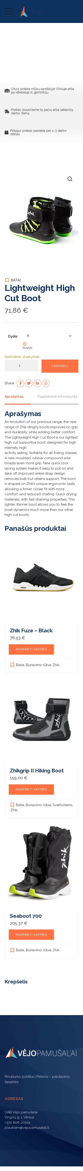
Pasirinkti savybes (31, 649)
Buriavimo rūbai (38, 665)
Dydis (13, 336)
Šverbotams (62, 805)
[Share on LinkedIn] (37, 383)
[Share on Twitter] (29, 383)
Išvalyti (27, 347)
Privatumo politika (19, 1077)
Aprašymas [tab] (14, 396)
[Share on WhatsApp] (46, 383)
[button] (70, 179)
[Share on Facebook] (20, 383)
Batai (16, 280)
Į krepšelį (60, 366)
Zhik (56, 665)
